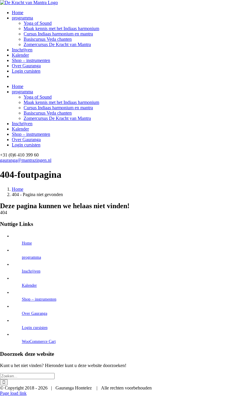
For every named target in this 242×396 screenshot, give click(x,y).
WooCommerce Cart (39, 341)
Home (27, 243)
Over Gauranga (34, 313)
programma (31, 257)
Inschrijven (31, 271)
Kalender (29, 285)
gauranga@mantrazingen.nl (25, 160)
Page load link (13, 393)
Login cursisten (35, 327)
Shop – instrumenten (39, 299)
